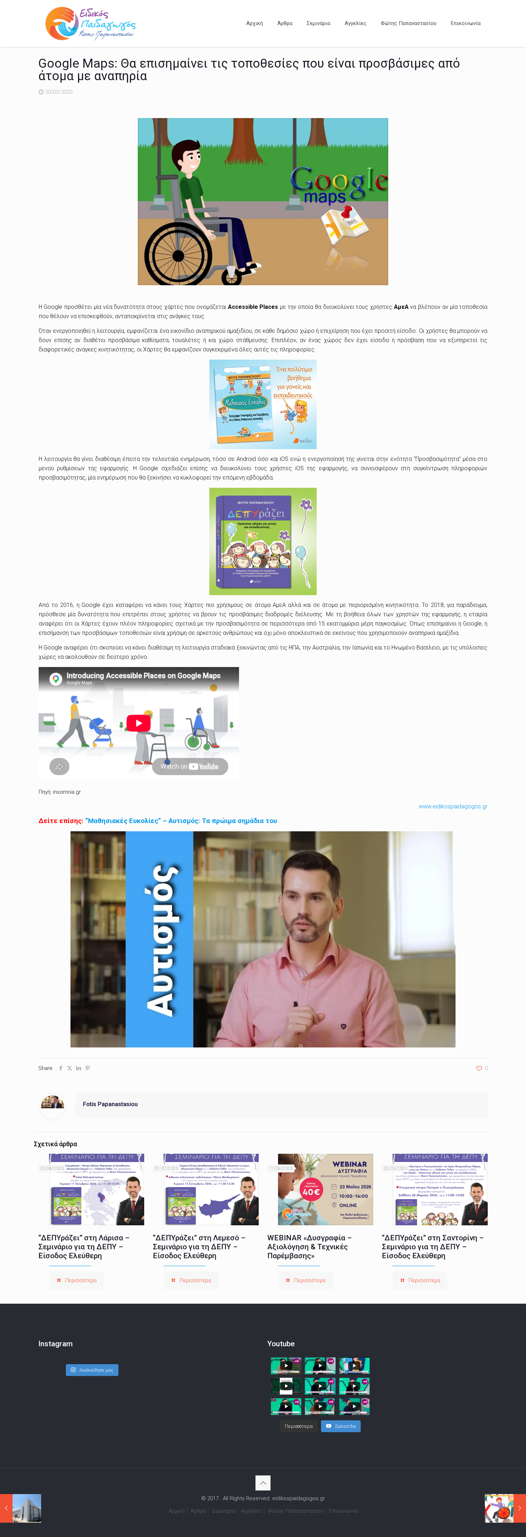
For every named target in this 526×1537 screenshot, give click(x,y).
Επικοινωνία (343, 1511)
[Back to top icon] (263, 1482)
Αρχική (177, 1511)
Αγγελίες (251, 1511)
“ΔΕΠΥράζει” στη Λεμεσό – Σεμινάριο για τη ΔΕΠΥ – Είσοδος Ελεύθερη (199, 1247)
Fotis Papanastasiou (110, 1104)
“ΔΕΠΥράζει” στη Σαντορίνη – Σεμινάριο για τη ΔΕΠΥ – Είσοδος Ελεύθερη (433, 1247)
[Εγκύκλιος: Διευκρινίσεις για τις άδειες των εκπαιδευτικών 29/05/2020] (20, 1508)
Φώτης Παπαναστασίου (295, 1511)
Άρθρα (198, 1511)
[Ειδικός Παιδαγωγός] (90, 23)
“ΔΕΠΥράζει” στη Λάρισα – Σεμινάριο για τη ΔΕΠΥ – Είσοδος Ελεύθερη (84, 1247)
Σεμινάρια (223, 1511)
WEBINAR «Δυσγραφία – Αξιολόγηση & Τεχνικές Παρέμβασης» (309, 1247)
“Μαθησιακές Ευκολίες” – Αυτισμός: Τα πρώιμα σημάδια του (181, 821)
